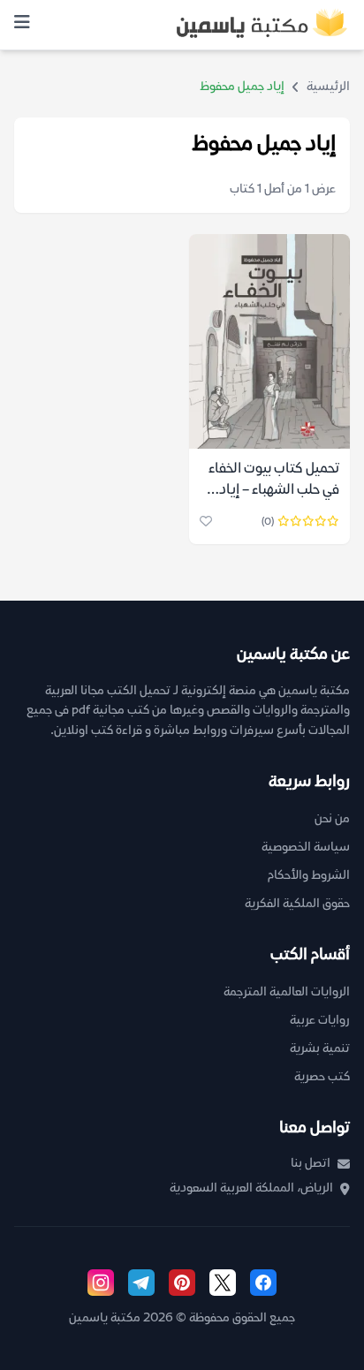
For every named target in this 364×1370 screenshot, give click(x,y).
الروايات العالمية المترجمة (287, 992)
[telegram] (141, 1282)
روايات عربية (320, 1020)
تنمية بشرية (320, 1048)
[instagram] (100, 1282)
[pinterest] (182, 1282)
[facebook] (263, 1282)
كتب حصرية (322, 1077)
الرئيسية (328, 87)
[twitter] (222, 1282)
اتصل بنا (310, 1163)
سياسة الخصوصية (306, 847)
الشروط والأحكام (309, 875)
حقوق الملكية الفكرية (297, 904)
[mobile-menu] (22, 24)
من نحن (332, 819)
